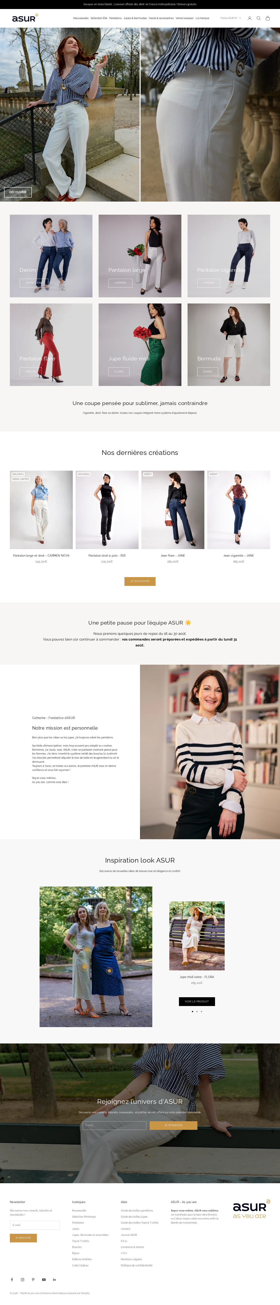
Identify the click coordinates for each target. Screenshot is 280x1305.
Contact (125, 1228)
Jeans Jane (34, 282)
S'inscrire (23, 1237)
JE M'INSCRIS (173, 1125)
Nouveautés (79, 1210)
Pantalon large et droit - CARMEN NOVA (41, 555)
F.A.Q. (124, 1241)
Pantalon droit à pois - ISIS (107, 555)
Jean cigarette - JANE (238, 555)
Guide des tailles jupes (134, 1216)
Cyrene (208, 282)
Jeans (75, 1228)
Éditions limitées (82, 1259)
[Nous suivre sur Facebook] (12, 1280)
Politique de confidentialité (137, 1265)
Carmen (120, 282)
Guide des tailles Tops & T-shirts (140, 1222)
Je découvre (140, 581)
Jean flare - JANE (173, 555)
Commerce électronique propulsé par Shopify (65, 1293)
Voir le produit (197, 1001)
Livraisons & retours (132, 1247)
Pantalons (78, 1222)
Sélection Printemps (84, 1216)
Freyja (31, 371)
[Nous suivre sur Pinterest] (33, 1280)
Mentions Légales (131, 1259)
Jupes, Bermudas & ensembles (90, 1235)
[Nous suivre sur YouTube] (44, 1280)
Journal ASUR (129, 1235)
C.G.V (124, 1253)
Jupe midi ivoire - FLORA (197, 977)
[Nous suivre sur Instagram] (22, 1280)
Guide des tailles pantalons (137, 1210)
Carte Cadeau (80, 1265)
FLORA (119, 371)
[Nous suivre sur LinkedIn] (54, 1280)
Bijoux (75, 1253)
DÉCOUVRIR (17, 192)
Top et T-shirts (80, 1241)
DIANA (207, 371)
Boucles (77, 1247)
